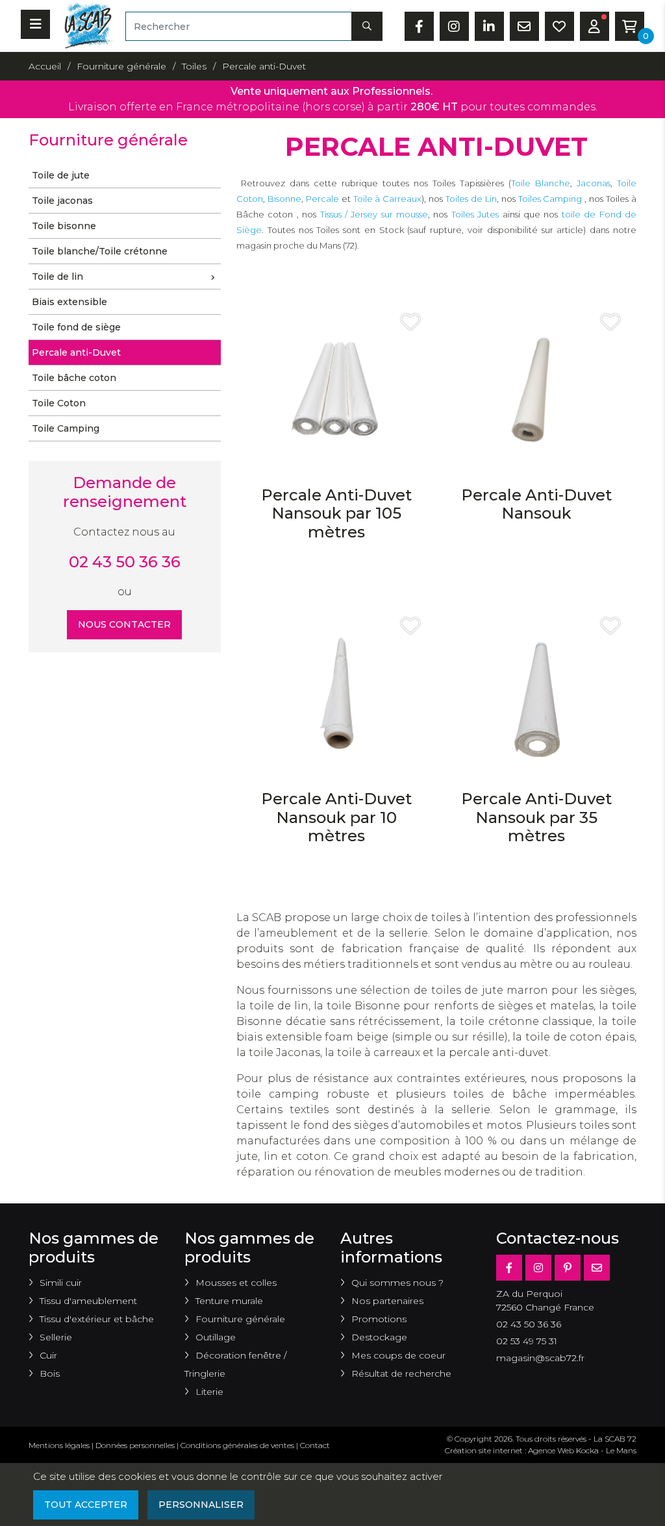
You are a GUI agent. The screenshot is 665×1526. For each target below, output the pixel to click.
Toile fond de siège (76, 327)
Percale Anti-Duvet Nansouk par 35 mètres (536, 817)
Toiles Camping (551, 198)
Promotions (379, 1319)
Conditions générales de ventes (237, 1445)
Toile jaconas (62, 200)
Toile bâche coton (74, 378)
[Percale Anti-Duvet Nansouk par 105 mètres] (336, 392)
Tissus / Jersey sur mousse (374, 214)
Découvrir (336, 575)
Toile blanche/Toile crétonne (100, 251)
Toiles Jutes (475, 214)
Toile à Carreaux (387, 198)
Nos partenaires (387, 1301)
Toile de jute (61, 175)
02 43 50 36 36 (125, 561)
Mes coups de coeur (398, 1355)
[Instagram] (538, 1268)
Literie (209, 1391)
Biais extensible (69, 302)
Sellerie (56, 1337)
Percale (322, 198)
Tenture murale (229, 1301)
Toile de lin (57, 276)
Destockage (379, 1337)
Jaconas (593, 183)
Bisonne (284, 198)
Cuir (48, 1355)
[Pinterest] (568, 1268)
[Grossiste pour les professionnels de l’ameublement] (85, 25)
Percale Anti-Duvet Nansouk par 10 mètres (336, 817)
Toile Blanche (540, 183)
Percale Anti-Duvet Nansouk (536, 504)
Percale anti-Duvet (76, 352)
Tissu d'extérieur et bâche (97, 1319)
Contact (315, 1445)
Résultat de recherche (401, 1373)
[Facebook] (509, 1268)
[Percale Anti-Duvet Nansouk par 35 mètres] (536, 695)
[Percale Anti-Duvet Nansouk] (536, 392)
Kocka (587, 1450)
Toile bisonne (64, 226)
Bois (50, 1373)
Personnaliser (201, 1504)
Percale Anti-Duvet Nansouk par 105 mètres (336, 514)
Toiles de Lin (471, 198)
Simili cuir (61, 1282)
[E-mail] (597, 1268)
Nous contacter (124, 624)
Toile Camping (65, 428)
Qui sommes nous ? (397, 1282)
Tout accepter (85, 1504)
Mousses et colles (236, 1282)
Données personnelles (135, 1445)
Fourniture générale (240, 1319)
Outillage (215, 1337)
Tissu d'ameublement (88, 1301)
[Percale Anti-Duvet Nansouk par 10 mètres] (336, 695)
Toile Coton (59, 403)
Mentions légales (59, 1445)
